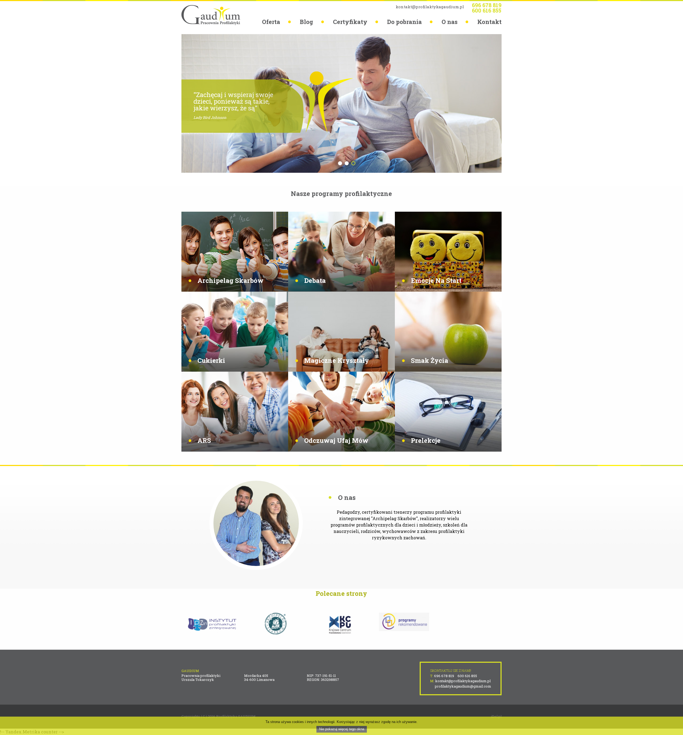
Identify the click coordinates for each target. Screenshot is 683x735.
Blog (306, 22)
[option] (341, 103)
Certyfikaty (350, 22)
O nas (450, 22)
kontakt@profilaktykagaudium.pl (430, 6)
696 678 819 (487, 5)
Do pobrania (404, 22)
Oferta (271, 22)
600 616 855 (486, 10)
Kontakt (489, 22)
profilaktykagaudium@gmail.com (463, 686)
